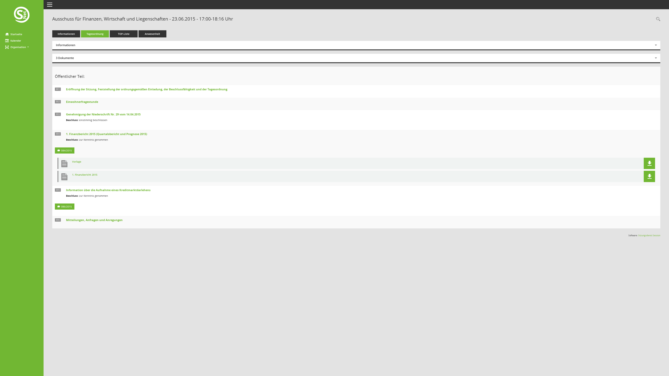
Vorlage (76, 161)
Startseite (16, 34)
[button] (22, 47)
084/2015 (66, 150)
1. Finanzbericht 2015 (84, 174)
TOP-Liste (123, 34)
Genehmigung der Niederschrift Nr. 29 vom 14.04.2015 (103, 114)
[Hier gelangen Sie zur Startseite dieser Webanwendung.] (22, 15)
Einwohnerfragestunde (82, 102)
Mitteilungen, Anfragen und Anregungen (94, 220)
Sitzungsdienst (649, 235)
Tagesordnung (95, 34)
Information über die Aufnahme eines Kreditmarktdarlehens (108, 190)
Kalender (15, 40)
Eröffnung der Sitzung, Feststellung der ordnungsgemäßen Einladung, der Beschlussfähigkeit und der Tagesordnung (146, 89)
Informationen (66, 34)
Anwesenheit (152, 34)
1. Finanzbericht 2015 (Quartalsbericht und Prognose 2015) (106, 134)
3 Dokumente (65, 58)
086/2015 (66, 206)
